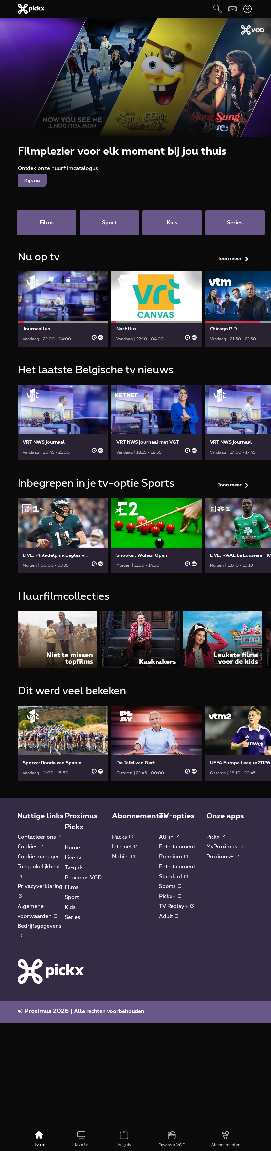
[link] (63, 309)
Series (72, 917)
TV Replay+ (174, 906)
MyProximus (222, 846)
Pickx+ (168, 896)
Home (72, 847)
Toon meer (230, 258)
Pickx (213, 837)
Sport (72, 897)
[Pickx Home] (51, 971)
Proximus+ (220, 856)
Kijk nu (32, 180)
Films (72, 887)
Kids (70, 907)
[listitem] (57, 639)
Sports (168, 886)
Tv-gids (74, 867)
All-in (167, 837)
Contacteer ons (37, 837)
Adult (166, 916)
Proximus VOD (83, 877)
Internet (122, 846)
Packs (120, 837)
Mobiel (121, 856)
